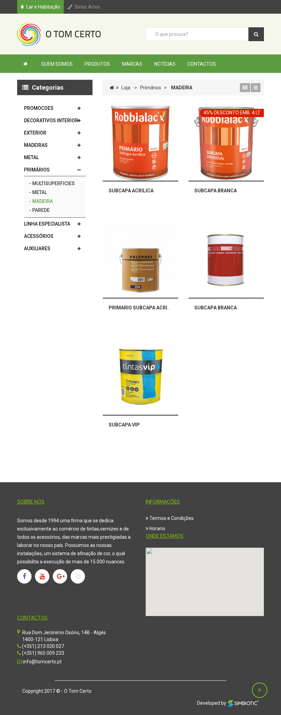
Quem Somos (57, 64)
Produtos (97, 64)
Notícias (164, 64)
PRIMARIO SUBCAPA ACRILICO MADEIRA (154, 307)
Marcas (132, 64)
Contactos (201, 64)
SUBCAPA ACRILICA (131, 190)
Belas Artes (87, 7)
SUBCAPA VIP (124, 424)
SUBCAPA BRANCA (215, 190)
